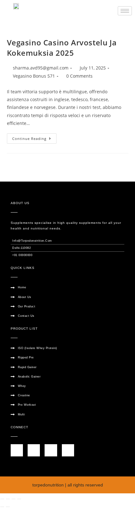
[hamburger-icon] (125, 10)
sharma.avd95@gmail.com (40, 68)
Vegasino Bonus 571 (34, 76)
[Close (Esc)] (19, 499)
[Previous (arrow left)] (2, 506)
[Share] (13, 499)
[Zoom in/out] (2, 499)
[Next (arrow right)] (8, 506)
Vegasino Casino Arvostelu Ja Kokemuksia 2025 (62, 47)
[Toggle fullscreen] (8, 499)
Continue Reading (34, 137)
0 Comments (79, 76)
